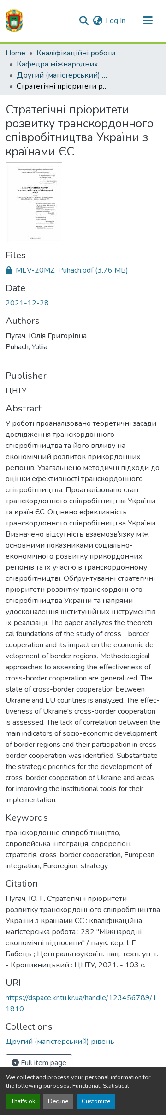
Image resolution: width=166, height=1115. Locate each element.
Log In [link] (115, 21)
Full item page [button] (42, 1063)
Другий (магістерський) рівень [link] (63, 75)
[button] (14, 20)
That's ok (23, 1101)
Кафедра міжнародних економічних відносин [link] (63, 64)
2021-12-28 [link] (27, 303)
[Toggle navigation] (147, 21)
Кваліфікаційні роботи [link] (75, 53)
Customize (96, 1101)
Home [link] (15, 53)
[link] (83, 270)
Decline (58, 1101)
